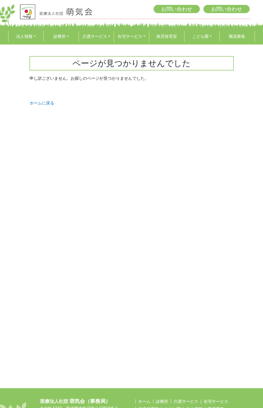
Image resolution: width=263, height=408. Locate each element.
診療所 (59, 36)
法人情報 (24, 36)
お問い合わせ (176, 9)
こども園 (200, 36)
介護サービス (94, 36)
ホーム (144, 401)
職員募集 (237, 36)
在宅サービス (130, 36)
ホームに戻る (42, 103)
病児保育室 (166, 36)
